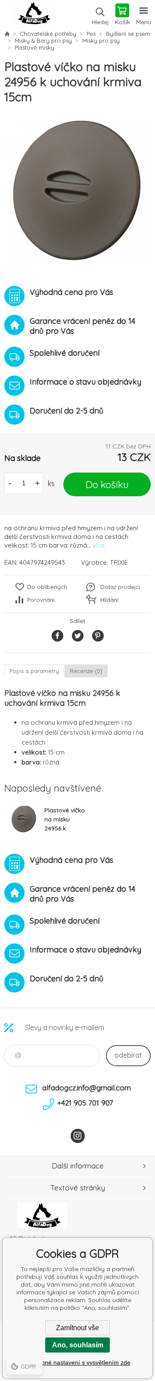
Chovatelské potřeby (48, 33)
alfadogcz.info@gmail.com (86, 1087)
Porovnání (41, 599)
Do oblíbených (47, 586)
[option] (77, 191)
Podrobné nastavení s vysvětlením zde (77, 1362)
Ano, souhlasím (77, 1345)
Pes (91, 33)
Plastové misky (34, 47)
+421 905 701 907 (85, 1102)
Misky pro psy (101, 40)
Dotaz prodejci (120, 586)
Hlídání (109, 599)
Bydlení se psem (128, 33)
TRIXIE (119, 562)
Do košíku (107, 484)
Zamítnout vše (77, 1327)
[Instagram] (78, 1136)
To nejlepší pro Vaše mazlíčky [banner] (33, 15)
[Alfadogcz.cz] (6, 33)
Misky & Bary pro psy (43, 40)
